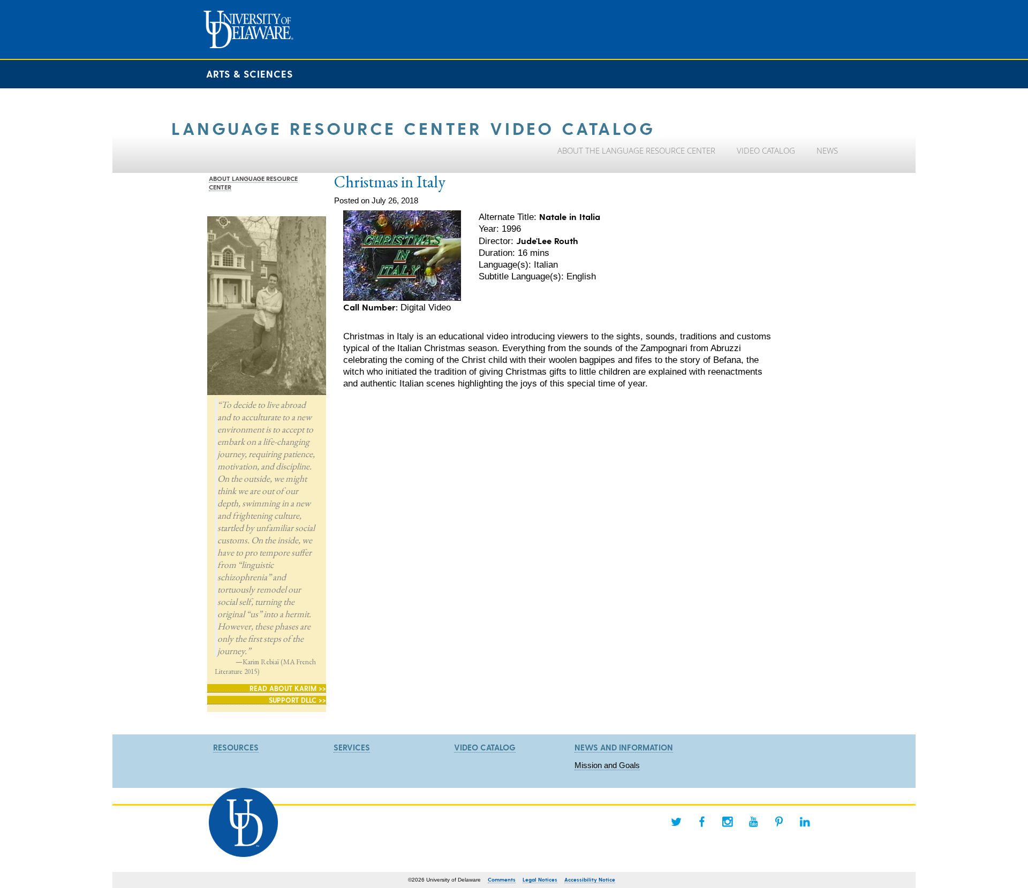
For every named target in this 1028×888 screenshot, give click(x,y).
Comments (502, 879)
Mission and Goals (607, 765)
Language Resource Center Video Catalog (413, 127)
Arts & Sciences (249, 73)
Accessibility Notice (589, 879)
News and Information (624, 747)
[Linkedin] (805, 821)
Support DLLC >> (297, 700)
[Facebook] (702, 821)
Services (352, 747)
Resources (236, 747)
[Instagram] (727, 821)
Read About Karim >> (288, 688)
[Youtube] (753, 821)
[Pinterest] (779, 821)
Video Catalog (485, 747)
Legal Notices (540, 879)
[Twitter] (676, 821)
